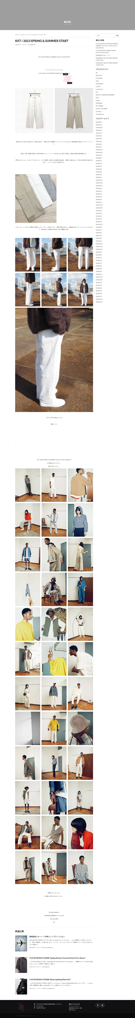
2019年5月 (99, 291)
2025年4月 (99, 141)
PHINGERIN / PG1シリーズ (103, 55)
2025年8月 (99, 130)
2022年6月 (99, 210)
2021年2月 (99, 238)
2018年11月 (99, 302)
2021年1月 (99, 241)
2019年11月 (99, 277)
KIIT (97, 92)
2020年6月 (99, 260)
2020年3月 (99, 268)
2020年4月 (99, 266)
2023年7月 (99, 191)
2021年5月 (99, 230)
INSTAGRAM (84, 78)
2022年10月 (99, 208)
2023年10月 (99, 185)
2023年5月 (99, 194)
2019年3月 (99, 293)
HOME (41, 78)
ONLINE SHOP (49, 78)
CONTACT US (105, 78)
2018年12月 (99, 299)
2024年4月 (99, 169)
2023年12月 (99, 180)
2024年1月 (99, 177)
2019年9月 (99, 282)
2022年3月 (99, 219)
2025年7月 (99, 133)
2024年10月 (99, 152)
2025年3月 (99, 144)
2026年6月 (99, 122)
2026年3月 (99, 125)
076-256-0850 (39, 1006)
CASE (43, 947)
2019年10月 (99, 280)
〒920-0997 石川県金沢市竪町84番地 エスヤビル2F (49, 1004)
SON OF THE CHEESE (101, 108)
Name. (97, 97)
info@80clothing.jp (40, 1008)
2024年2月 (99, 174)
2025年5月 (99, 138)
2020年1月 (99, 274)
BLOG (91, 78)
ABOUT (97, 78)
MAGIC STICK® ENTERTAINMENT (105, 95)
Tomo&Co (98, 111)
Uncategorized (23, 34)
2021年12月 (99, 224)
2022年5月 (99, 213)
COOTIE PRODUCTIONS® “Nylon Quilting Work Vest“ (50, 979)
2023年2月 (99, 199)
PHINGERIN (99, 103)
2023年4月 (99, 197)
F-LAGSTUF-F (99, 89)
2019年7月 (99, 285)
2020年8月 (99, 255)
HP (54, 922)
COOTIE (44, 988)
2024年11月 (99, 149)
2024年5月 (99, 166)
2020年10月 (99, 249)
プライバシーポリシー (74, 1006)
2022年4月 (99, 216)
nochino (98, 100)
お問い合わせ (72, 1010)
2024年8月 (99, 158)
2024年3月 (99, 172)
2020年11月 (99, 246)
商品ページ (54, 424)
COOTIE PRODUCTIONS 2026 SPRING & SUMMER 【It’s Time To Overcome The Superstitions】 (107, 46)
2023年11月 (99, 183)
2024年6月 (99, 163)
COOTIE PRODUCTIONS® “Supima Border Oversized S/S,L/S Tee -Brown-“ (57, 958)
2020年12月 (99, 244)
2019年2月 (99, 296)
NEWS (56, 78)
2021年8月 (99, 227)
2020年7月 (99, 257)
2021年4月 (99, 233)
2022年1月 (99, 221)
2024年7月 (99, 160)
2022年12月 (99, 205)
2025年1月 (99, 147)
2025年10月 (99, 127)
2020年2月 (99, 271)
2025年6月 (99, 136)
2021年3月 (99, 235)
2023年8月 (99, 188)
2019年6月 (99, 288)
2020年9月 (99, 252)
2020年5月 (99, 263)
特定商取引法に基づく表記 (75, 1008)
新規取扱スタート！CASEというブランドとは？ (47, 937)
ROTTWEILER (99, 106)
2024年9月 (99, 155)
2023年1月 (99, 202)
